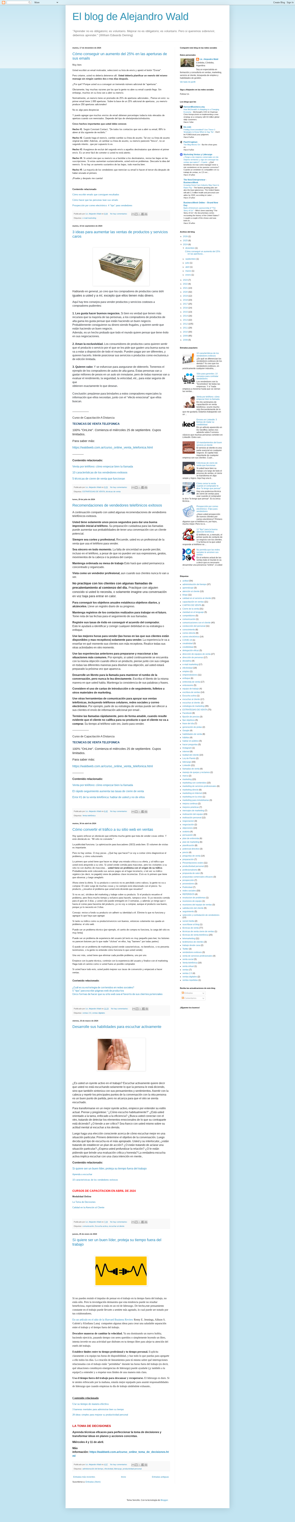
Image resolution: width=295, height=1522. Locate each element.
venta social (188, 959)
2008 (185, 340)
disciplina (186, 661)
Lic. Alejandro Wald (209, 59)
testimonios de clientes (193, 942)
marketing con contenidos (194, 783)
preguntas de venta (191, 856)
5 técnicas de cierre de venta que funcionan (206, 464)
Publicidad (187, 887)
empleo (185, 671)
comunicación (88, 1226)
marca (185, 776)
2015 (185, 312)
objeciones (187, 828)
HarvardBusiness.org (194, 107)
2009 (185, 336)
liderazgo (118, 1469)
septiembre (190, 259)
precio (185, 852)
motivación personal (191, 817)
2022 (185, 284)
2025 (185, 240)
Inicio (123, 1477)
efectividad (108, 1469)
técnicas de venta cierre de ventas (198, 931)
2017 (185, 304)
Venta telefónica (88, 816)
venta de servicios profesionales (197, 956)
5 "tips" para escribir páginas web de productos (98, 990)
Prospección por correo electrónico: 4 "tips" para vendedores (102, 205)
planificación (188, 845)
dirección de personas (192, 657)
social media (188, 921)
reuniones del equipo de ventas (197, 904)
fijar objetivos (188, 720)
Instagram (187, 748)
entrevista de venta (191, 682)
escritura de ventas (191, 692)
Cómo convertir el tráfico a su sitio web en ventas (112, 829)
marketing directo (190, 790)
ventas (185, 970)
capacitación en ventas (193, 602)
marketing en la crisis (192, 797)
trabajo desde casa (191, 945)
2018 (185, 300)
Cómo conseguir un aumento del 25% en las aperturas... (202, 252)
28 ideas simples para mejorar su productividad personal (100, 1414)
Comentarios (190, 998)
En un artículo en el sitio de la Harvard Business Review (102, 1319)
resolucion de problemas (194, 897)
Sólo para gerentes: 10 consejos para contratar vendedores (207, 376)
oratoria (186, 831)
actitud (185, 581)
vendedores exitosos (192, 952)
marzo (188, 271)
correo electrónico (190, 636)
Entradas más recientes (84, 1477)
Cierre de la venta (190, 609)
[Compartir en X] (139, 214)
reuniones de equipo (192, 901)
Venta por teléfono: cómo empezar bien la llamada (102, 466)
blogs (185, 595)
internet (185, 751)
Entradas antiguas (160, 1477)
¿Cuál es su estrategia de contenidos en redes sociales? (103, 987)
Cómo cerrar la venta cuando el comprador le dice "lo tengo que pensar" (208, 486)
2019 (185, 296)
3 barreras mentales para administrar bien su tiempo (98, 1409)
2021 (185, 288)
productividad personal (132, 1469)
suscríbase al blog (190, 924)
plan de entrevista (190, 838)
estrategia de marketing (193, 706)
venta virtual (188, 966)
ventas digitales (98, 1013)
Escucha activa (101, 1226)
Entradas (188, 993)
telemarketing (188, 938)
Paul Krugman (190, 142)
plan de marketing (190, 842)
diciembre (190, 248)
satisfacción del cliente (192, 908)
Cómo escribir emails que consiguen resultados (95, 194)
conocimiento (188, 629)
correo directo (188, 633)
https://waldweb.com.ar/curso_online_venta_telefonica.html (112, 447)
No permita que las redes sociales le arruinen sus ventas (208, 552)
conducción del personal (193, 626)
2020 (185, 292)
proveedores (188, 883)
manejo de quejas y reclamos (196, 772)
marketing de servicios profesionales (199, 786)
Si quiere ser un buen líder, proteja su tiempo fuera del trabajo (109, 1168)
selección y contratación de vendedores (200, 915)
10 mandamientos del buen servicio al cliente (209, 443)
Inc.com (187, 127)
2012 (185, 324)
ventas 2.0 (86, 1013)
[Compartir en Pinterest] (146, 214)
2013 (185, 320)
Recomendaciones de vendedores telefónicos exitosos (117, 505)
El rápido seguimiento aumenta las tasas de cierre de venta (108, 791)
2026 (185, 236)
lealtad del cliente (190, 755)
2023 (185, 280)
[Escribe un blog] (136, 214)
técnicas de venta (113, 491)
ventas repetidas (190, 980)
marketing (187, 779)
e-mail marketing (89, 218)
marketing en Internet (192, 793)
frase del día (188, 723)
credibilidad (187, 647)
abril (187, 267)
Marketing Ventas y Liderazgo (198, 154)
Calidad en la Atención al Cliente (88, 1207)
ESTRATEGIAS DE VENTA (93, 491)
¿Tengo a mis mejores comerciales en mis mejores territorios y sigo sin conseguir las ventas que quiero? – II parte (201, 159)
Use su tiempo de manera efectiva (90, 1403)
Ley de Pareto (188, 758)
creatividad (187, 643)
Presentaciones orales (192, 863)
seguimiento (188, 911)
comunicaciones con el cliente (196, 622)
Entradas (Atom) (93, 1482)
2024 (185, 244)
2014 (185, 316)
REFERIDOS (188, 894)
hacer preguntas (190, 744)
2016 (185, 308)
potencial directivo (190, 849)
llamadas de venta (191, 769)
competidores (188, 615)
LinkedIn (186, 765)
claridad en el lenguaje (193, 612)
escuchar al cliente (191, 699)
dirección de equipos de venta (196, 654)
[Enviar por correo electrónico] (133, 214)
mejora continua (190, 803)
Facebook (187, 713)
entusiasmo (187, 685)
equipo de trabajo (190, 689)
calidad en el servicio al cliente (196, 598)
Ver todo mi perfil (187, 82)
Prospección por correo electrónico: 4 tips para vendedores (207, 509)
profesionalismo (189, 870)
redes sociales (189, 890)
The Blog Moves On (192, 145)
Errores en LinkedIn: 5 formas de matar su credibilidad (206, 422)
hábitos (185, 737)
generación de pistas (192, 727)
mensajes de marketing (193, 810)
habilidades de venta (192, 734)
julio (187, 263)
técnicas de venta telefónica (195, 935)
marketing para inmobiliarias (195, 800)
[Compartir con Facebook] (142, 214)
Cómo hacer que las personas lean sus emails (95, 200)
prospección (188, 880)
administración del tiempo (92, 1469)
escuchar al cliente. (117, 1226)
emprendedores (189, 675)
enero (188, 275)
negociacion (188, 821)
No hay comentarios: (119, 214)
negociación (188, 824)
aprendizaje (188, 588)
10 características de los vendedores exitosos (95, 1180)
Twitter (185, 949)
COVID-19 (187, 640)
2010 (185, 332)
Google (185, 730)
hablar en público (190, 741)
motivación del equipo (192, 814)
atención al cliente (190, 591)
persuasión (187, 835)
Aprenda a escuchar (82, 1174)
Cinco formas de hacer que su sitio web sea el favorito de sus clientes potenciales (117, 994)
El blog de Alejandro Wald (130, 16)
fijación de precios (190, 717)
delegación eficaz (190, 650)
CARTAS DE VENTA (191, 605)
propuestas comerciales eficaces (197, 877)
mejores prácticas (190, 807)
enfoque (186, 678)
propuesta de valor (191, 873)
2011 (185, 328)
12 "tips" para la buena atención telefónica (206, 530)
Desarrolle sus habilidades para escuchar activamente (116, 1027)
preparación (188, 859)
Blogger (164, 1500)
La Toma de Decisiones (84, 1202)
